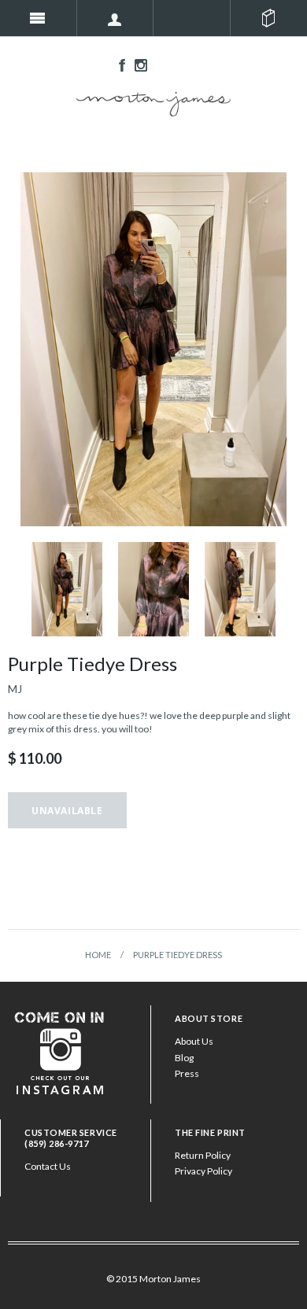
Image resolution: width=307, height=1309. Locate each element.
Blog (184, 1058)
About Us (194, 1041)
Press (187, 1073)
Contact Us (47, 1166)
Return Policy (203, 1155)
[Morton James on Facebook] (118, 64)
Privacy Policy (203, 1171)
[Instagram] (60, 1051)
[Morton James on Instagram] (137, 64)
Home (98, 954)
